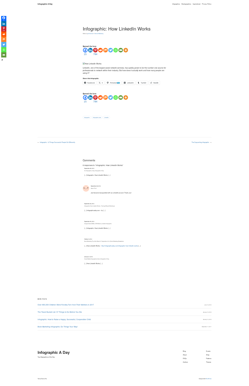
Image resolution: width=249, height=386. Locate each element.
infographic (87, 117)
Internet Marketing (99, 33)
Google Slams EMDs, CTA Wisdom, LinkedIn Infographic (98, 223)
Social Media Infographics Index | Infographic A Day (96, 259)
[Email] (120, 50)
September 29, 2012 (89, 203)
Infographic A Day (45, 4)
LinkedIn (106, 117)
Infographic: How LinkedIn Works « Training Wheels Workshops (99, 206)
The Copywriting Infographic (200, 142)
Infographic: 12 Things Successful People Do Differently (57, 142)
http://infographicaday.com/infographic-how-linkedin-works (119, 246)
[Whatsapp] (115, 50)
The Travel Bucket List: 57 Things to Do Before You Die (60, 312)
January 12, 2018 (207, 319)
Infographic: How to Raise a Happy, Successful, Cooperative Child (64, 319)
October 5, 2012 (88, 239)
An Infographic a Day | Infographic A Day (94, 170)
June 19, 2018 (207, 305)
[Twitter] (110, 50)
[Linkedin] (90, 50)
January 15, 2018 (207, 312)
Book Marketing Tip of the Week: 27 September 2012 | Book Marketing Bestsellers (104, 241)
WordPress (208, 378)
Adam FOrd (93, 188)
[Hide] (2, 60)
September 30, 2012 (89, 221)
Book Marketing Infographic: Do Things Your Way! (58, 327)
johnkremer (90, 33)
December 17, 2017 (206, 326)
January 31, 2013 (88, 256)
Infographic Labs (97, 117)
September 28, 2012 (89, 168)
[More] (125, 50)
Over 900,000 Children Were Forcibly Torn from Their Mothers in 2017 (66, 305)
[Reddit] (100, 50)
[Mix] (105, 50)
